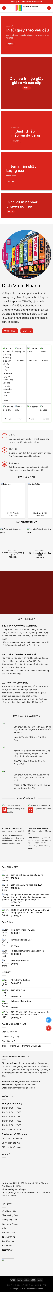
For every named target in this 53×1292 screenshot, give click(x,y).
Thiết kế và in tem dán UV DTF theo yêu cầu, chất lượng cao (39, 831)
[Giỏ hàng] (49, 8)
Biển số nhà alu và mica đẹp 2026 (40, 554)
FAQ (44, 1285)
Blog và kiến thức (25, 1285)
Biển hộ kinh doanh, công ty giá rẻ (13, 554)
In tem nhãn (11, 176)
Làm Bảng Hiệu (9, 1211)
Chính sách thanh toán (12, 1138)
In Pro (4, 1228)
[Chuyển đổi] (50, 1036)
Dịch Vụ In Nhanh (10, 1224)
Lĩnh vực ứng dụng (10, 1036)
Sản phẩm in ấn (9, 1041)
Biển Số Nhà (39, 550)
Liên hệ (38, 1285)
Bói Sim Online (8, 1232)
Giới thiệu (11, 1285)
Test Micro (7, 1245)
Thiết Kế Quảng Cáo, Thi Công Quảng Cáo (21, 1046)
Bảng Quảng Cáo (10, 1215)
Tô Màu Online (8, 1237)
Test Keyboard (8, 1241)
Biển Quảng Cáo (9, 1219)
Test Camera (8, 1250)
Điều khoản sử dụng (11, 1147)
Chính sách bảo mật (11, 1143)
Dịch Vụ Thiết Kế (9, 1031)
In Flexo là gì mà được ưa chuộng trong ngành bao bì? (13, 830)
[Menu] (4, 8)
